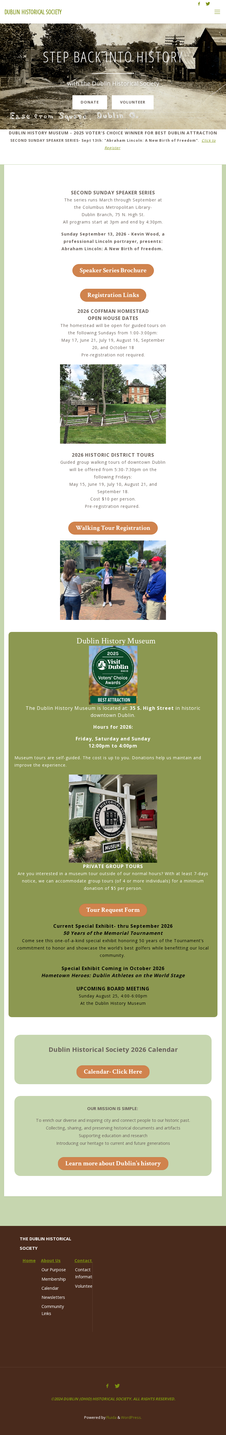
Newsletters (53, 1297)
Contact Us (86, 1260)
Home (29, 1260)
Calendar (50, 1288)
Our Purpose (53, 1269)
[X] (208, 3)
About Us (51, 1260)
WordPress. (131, 1417)
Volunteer (132, 102)
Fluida (111, 1417)
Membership (53, 1279)
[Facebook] (199, 3)
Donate (90, 102)
